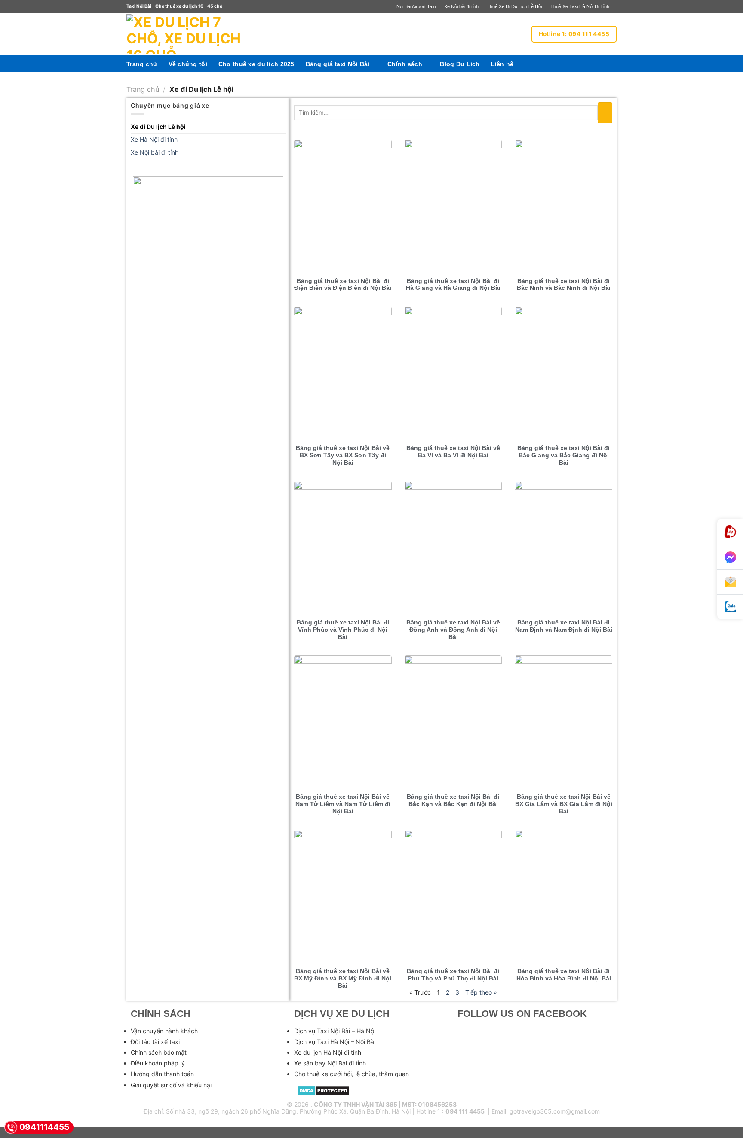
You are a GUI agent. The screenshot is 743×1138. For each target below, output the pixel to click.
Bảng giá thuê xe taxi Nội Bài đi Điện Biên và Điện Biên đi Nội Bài (342, 284)
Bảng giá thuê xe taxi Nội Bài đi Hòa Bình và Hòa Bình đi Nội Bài (563, 975)
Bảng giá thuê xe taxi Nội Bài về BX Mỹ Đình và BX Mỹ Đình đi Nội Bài (342, 978)
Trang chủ (141, 64)
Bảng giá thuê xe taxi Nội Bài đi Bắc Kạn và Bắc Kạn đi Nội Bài (453, 800)
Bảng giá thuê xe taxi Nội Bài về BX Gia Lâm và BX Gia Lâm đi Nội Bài (563, 804)
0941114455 (44, 1127)
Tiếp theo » (481, 992)
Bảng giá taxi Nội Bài (338, 64)
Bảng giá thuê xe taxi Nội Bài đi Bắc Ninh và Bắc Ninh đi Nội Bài (564, 284)
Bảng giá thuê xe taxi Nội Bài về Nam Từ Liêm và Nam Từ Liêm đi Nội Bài (342, 804)
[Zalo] (730, 607)
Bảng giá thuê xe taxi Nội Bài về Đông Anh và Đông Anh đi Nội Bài (453, 629)
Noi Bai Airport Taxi (416, 6)
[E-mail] (730, 582)
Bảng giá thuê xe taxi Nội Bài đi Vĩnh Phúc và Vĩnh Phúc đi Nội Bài (343, 629)
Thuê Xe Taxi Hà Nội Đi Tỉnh (579, 6)
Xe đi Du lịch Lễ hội (158, 126)
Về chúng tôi (188, 64)
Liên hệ (502, 64)
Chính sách (404, 64)
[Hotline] (730, 532)
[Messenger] (730, 557)
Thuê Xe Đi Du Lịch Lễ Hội (514, 6)
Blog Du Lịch (459, 64)
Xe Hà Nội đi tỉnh (154, 139)
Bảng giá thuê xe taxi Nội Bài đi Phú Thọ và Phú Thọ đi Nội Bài (453, 975)
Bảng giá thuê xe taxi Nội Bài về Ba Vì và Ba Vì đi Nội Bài (453, 451)
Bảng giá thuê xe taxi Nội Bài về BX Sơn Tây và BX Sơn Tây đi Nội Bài (343, 455)
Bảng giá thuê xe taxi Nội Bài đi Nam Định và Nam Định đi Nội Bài (563, 626)
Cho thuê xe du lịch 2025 (256, 64)
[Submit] (605, 112)
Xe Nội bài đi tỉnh (461, 6)
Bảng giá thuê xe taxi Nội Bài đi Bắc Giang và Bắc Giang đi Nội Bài (563, 455)
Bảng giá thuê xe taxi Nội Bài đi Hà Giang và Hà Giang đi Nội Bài (453, 284)
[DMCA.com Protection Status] (324, 1090)
